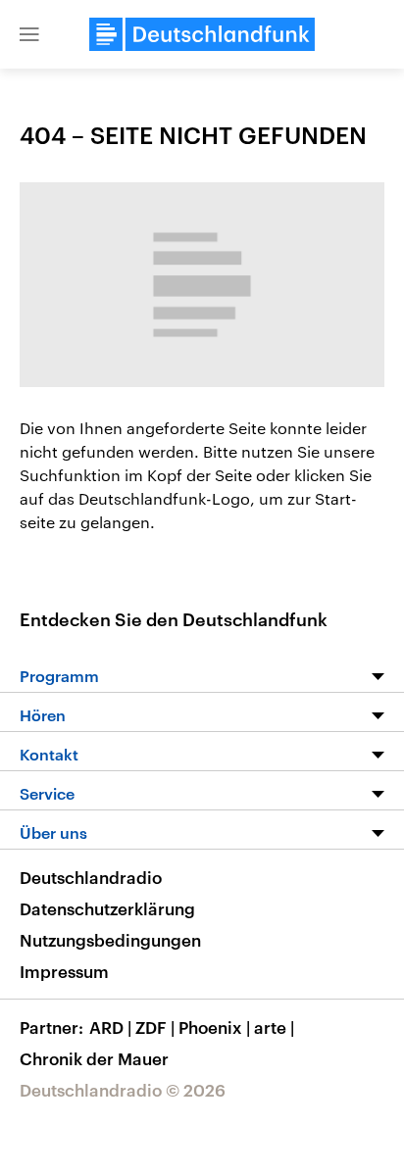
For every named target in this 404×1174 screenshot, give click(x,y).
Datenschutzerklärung (107, 908)
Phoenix (214, 1027)
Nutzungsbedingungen (110, 940)
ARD (110, 1027)
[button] (29, 34)
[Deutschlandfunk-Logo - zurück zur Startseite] (202, 34)
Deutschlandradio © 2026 (123, 1090)
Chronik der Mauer (94, 1058)
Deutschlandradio (91, 877)
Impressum (64, 971)
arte (274, 1027)
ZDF (155, 1027)
